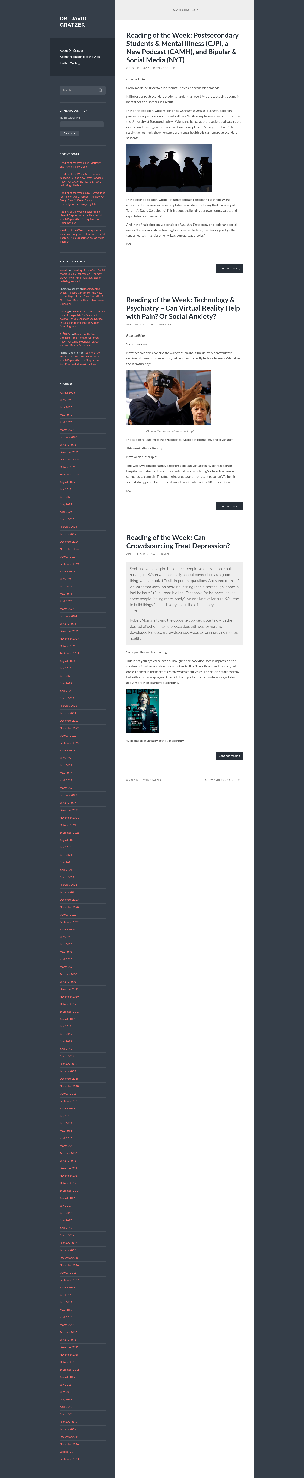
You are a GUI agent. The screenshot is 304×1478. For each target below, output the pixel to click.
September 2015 (69, 1369)
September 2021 (69, 832)
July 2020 (65, 936)
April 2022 (66, 780)
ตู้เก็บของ (65, 333)
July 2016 (65, 1295)
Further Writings (70, 63)
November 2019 (69, 996)
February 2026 (68, 437)
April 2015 (66, 1406)
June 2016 (66, 1302)
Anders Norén (223, 780)
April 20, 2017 (136, 324)
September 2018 (69, 1101)
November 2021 (69, 817)
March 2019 (67, 1056)
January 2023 (68, 713)
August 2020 (67, 929)
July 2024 (65, 578)
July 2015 (65, 1384)
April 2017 (66, 1227)
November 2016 (69, 1265)
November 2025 (69, 459)
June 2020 (66, 944)
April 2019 (66, 1048)
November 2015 (69, 1354)
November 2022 (69, 728)
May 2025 (66, 504)
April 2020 (66, 959)
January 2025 (68, 534)
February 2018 (68, 1153)
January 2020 (68, 981)
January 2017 (68, 1250)
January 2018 (68, 1160)
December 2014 (69, 1436)
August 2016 (67, 1287)
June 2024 (66, 586)
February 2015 (68, 1421)
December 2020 (69, 899)
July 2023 (65, 668)
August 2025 (67, 482)
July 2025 (65, 489)
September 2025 (69, 474)
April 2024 (66, 601)
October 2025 (68, 467)
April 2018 (66, 1138)
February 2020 (68, 974)
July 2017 (65, 1205)
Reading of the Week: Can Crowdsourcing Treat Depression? (178, 541)
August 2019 (67, 1018)
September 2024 (69, 563)
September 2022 (69, 742)
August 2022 (67, 750)
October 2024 (68, 556)
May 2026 (66, 414)
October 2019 (68, 1004)
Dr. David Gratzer (73, 21)
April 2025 (66, 511)
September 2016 (69, 1280)
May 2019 (66, 1041)
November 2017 (69, 1175)
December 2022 (69, 720)
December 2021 (69, 810)
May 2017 (66, 1220)
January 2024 (68, 623)
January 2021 (68, 892)
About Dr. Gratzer (71, 50)
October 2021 (68, 825)
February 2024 (68, 616)
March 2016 (67, 1324)
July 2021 (65, 847)
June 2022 (66, 765)
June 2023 (66, 675)
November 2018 (69, 1086)
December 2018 (69, 1078)
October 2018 (68, 1093)
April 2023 (66, 690)
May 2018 (66, 1130)
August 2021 (67, 840)
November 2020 (69, 907)
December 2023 (69, 631)
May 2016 (66, 1309)
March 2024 (67, 608)
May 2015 (66, 1399)
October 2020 (68, 914)
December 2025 (69, 452)
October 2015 (68, 1362)
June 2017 (66, 1212)
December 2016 (69, 1257)
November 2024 (69, 549)
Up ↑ (240, 780)
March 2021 (67, 877)
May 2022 (66, 772)
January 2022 (68, 802)
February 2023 (68, 705)
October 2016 (68, 1272)
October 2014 (68, 1451)
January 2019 (68, 1071)
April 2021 (66, 869)
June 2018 (66, 1123)
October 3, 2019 (137, 68)
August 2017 (67, 1197)
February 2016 (68, 1332)
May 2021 (66, 862)
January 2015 (68, 1429)
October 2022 (68, 735)
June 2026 (66, 407)
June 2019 (66, 1033)
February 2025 (68, 526)
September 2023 (69, 653)
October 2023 (68, 646)
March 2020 (67, 966)
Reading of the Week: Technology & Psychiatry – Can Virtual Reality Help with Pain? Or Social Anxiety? (183, 307)
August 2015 (67, 1376)
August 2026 (67, 392)
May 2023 (66, 683)
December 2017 (69, 1168)
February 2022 (68, 795)
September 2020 (69, 922)
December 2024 (69, 541)
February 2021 (68, 884)
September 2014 (69, 1459)
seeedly (64, 270)
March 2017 (67, 1235)
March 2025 (67, 519)
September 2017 (69, 1190)
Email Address (71, 118)
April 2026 (66, 422)
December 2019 (69, 989)
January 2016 (68, 1339)
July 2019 (65, 1026)
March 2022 (67, 787)
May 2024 (66, 593)
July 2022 (65, 757)
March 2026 (67, 429)
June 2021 (66, 854)
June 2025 (66, 496)
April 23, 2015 (136, 553)
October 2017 (68, 1183)
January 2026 (68, 444)
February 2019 (68, 1063)
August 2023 (67, 661)
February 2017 (68, 1242)
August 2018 (67, 1108)
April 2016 (66, 1317)
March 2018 (67, 1145)
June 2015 (66, 1391)
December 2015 (69, 1347)
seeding (64, 311)
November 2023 (69, 638)
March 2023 (67, 698)
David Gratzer (164, 68)
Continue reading (229, 268)
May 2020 (66, 951)
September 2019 (69, 1011)
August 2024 (67, 571)
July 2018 (65, 1116)
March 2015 (67, 1414)
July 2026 (65, 399)
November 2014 (69, 1444)
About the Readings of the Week (80, 57)
